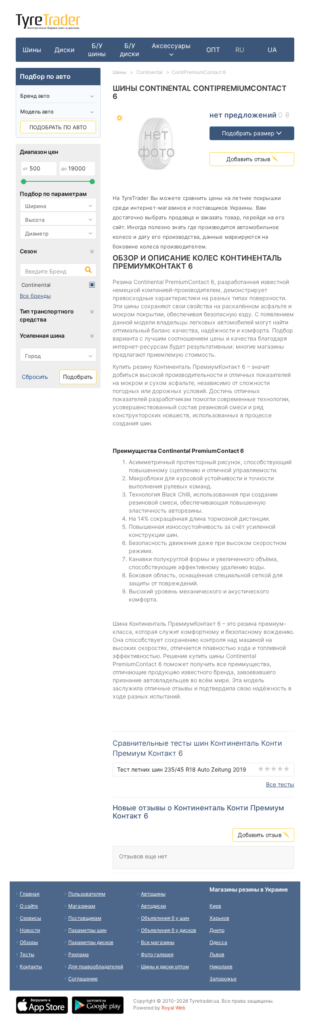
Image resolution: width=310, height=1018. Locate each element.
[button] (171, 50)
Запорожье (223, 979)
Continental (35, 285)
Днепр (216, 930)
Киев (215, 906)
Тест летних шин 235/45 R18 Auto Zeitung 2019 (181, 769)
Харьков (219, 918)
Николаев (220, 966)
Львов (216, 954)
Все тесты (280, 784)
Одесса (218, 942)
